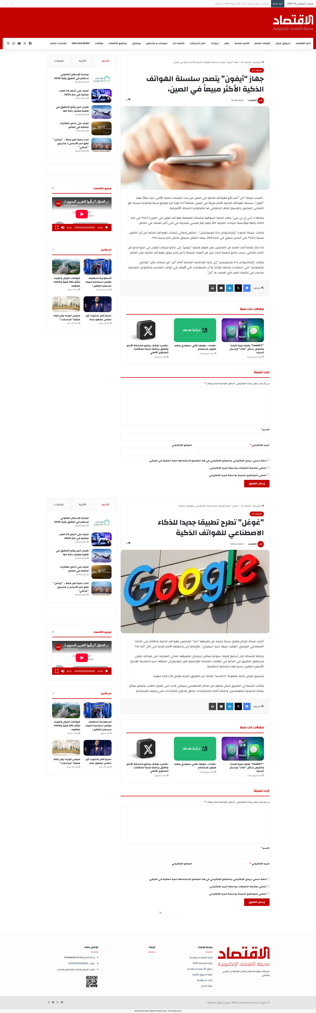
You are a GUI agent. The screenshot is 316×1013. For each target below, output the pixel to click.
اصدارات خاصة (58, 43)
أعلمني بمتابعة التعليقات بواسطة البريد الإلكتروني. (238, 468)
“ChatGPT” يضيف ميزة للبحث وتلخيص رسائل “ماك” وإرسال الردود (247, 349)
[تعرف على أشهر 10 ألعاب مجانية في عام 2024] (101, 96)
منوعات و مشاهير (156, 43)
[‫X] (238, 288)
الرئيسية (257, 62)
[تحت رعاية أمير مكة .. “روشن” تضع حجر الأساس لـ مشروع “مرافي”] (101, 145)
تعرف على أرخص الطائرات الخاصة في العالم (74, 125)
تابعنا (152, 947)
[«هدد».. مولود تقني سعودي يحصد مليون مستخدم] (195, 330)
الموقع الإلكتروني (182, 445)
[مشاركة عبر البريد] (221, 288)
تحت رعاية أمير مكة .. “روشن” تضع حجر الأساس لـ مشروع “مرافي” (71, 143)
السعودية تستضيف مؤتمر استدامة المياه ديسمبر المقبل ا (99, 282)
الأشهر (105, 60)
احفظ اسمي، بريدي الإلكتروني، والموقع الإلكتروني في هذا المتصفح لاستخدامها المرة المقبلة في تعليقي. (208, 460)
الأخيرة (82, 60)
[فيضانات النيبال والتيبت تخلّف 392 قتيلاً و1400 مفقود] (66, 267)
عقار (226, 43)
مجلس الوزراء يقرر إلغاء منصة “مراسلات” (66, 317)
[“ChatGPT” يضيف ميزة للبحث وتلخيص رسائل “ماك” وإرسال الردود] (243, 330)
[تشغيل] (107, 227)
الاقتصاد (252, 100)
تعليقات (59, 60)
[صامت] (63, 227)
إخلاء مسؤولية (204, 980)
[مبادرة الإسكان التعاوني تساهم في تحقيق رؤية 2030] (101, 79)
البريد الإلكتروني (260, 445)
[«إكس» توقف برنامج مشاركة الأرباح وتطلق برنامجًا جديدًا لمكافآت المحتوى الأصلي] (147, 330)
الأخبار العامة (241, 43)
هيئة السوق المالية (202, 974)
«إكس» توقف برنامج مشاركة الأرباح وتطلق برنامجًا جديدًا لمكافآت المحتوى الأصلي (147, 349)
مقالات (99, 43)
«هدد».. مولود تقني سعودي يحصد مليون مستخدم (195, 347)
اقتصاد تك (178, 43)
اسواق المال (282, 43)
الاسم (265, 429)
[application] (82, 214)
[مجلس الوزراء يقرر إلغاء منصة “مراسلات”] (66, 304)
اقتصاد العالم (262, 43)
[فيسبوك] (247, 288)
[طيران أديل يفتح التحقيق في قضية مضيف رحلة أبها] (101, 112)
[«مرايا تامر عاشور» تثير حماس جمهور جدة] (98, 304)
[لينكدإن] (229, 288)
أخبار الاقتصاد (303, 43)
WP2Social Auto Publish (145, 1011)
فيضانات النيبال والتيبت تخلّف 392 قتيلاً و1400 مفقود (67, 282)
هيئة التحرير (206, 986)
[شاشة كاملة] (57, 227)
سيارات (215, 43)
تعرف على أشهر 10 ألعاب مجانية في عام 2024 (74, 92)
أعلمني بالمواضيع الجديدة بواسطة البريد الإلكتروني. (237, 475)
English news (81, 43)
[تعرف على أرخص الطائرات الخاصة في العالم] (101, 128)
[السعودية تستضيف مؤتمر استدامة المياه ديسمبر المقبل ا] (98, 267)
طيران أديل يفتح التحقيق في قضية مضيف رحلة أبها (72, 109)
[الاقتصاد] (293, 23)
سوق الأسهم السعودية (199, 969)
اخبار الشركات (198, 43)
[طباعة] (212, 288)
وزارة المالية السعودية (200, 957)
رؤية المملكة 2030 (202, 963)
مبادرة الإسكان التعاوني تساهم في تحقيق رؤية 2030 (71, 76)
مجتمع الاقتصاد (117, 43)
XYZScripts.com (174, 1011)
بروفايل (136, 43)
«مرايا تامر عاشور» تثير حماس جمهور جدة (249, 3)
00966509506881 (78, 963)
